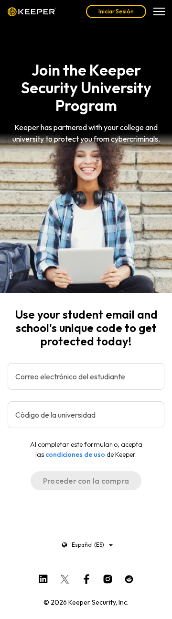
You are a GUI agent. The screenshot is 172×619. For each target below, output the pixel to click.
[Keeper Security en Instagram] (107, 577)
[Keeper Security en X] (64, 577)
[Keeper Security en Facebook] (86, 577)
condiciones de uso (75, 454)
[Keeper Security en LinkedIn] (43, 577)
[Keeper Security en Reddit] (129, 577)
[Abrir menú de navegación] (159, 11)
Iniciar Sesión (116, 11)
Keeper (31, 11)
